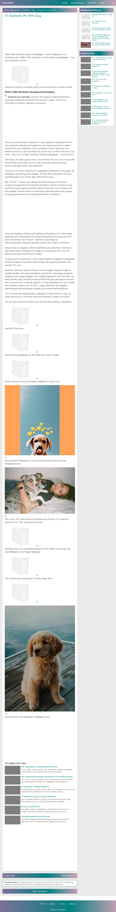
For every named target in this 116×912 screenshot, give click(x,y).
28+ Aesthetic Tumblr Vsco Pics (102, 94)
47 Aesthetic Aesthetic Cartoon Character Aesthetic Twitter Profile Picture (101, 73)
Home (65, 3)
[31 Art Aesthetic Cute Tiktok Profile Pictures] (86, 101)
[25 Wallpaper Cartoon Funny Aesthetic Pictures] (86, 108)
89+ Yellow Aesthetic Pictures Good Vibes (100, 114)
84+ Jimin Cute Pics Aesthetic (99, 80)
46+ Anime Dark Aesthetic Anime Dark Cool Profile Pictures (46, 777)
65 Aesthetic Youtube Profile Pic (35, 787)
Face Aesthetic (77, 3)
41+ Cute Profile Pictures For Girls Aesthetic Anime (101, 44)
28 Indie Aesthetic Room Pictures (35, 817)
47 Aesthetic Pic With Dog (23, 15)
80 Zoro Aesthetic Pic (30, 807)
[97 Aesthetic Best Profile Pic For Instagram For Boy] (86, 30)
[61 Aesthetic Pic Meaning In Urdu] (86, 88)
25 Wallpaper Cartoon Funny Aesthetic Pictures (101, 107)
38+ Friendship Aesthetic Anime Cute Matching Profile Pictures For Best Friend (101, 37)
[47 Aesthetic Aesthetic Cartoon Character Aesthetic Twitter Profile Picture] (86, 73)
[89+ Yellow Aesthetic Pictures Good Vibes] (86, 115)
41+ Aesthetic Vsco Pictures (99, 22)
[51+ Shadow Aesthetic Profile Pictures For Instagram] (86, 122)
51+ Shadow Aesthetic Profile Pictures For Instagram (100, 121)
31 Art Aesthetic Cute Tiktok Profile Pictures (100, 100)
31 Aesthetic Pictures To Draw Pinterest (38, 797)
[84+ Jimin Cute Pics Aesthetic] (86, 81)
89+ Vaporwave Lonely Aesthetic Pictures (39, 767)
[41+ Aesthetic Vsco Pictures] (86, 23)
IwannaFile (7, 3)
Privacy (62, 904)
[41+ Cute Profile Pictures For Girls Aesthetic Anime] (86, 45)
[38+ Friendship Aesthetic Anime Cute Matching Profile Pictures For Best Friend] (86, 37)
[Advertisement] (40, 35)
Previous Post (68, 875)
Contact (52, 904)
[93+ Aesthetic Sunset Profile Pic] (86, 66)
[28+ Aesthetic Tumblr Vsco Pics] (86, 95)
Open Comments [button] (40, 891)
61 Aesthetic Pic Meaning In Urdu (101, 87)
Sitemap (72, 904)
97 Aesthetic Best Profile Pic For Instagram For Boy (101, 29)
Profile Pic (92, 3)
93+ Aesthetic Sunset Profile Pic (100, 65)
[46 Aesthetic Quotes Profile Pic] (86, 16)
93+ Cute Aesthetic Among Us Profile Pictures (102, 58)
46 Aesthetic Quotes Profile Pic (102, 15)
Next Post (10, 875)
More (102, 3)
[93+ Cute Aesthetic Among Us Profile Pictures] (86, 59)
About (43, 904)
